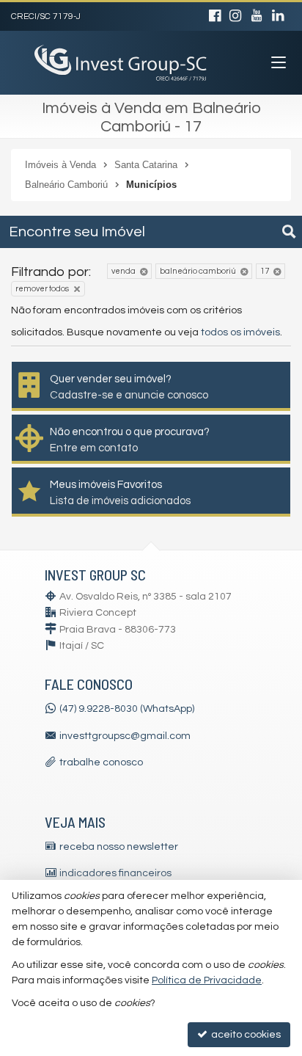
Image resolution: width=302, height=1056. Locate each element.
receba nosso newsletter (118, 847)
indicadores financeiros (115, 873)
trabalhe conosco (101, 762)
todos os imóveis (240, 332)
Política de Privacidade (207, 980)
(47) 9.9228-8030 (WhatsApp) (126, 709)
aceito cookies (245, 1035)
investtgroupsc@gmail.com (125, 736)
